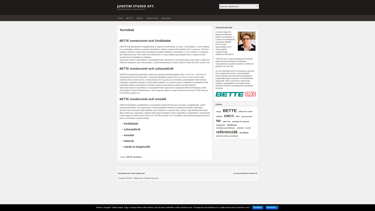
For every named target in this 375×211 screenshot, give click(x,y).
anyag (218, 111)
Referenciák (152, 18)
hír (218, 121)
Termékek (127, 30)
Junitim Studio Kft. (136, 6)
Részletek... (272, 208)
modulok (240, 128)
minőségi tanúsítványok (225, 128)
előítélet (219, 116)
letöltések (232, 125)
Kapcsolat (166, 18)
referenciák (227, 132)
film (238, 116)
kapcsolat (226, 121)
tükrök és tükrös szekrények (227, 136)
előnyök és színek (245, 111)
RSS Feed (256, 18)
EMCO (140, 18)
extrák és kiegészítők (137, 146)
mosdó (248, 128)
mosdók (129, 135)
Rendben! (258, 208)
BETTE (129, 18)
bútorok (129, 140)
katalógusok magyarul (240, 121)
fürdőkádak (131, 123)
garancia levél (246, 116)
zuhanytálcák (132, 129)
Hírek (120, 18)
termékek (137, 157)
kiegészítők (220, 125)
